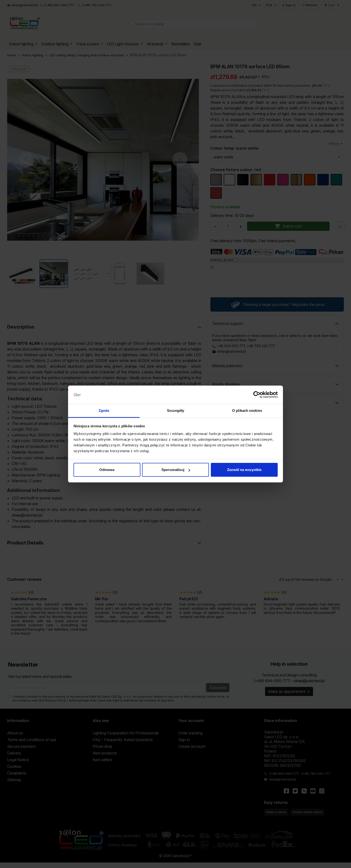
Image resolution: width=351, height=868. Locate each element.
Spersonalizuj (172, 470)
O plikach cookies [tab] (247, 410)
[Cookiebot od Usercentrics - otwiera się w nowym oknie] (257, 394)
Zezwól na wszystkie (244, 470)
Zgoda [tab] (104, 410)
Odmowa (106, 470)
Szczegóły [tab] (175, 410)
